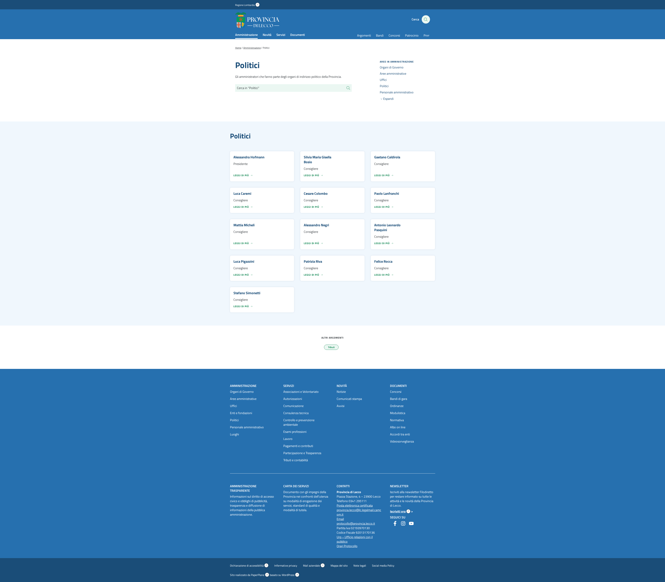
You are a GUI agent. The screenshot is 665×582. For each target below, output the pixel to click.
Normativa (397, 420)
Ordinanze (397, 406)
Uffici (383, 79)
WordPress (290, 575)
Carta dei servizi (296, 486)
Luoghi (234, 434)
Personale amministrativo (397, 92)
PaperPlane (260, 575)
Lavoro (287, 438)
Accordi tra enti (400, 434)
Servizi (280, 34)
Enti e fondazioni (241, 413)
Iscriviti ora (400, 511)
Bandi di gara (398, 398)
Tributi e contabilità (295, 460)
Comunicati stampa (349, 398)
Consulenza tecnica (296, 413)
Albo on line (397, 427)
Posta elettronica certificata (355, 505)
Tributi (331, 347)
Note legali (359, 565)
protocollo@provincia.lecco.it (356, 523)
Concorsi (394, 35)
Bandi (380, 35)
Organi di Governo (392, 67)
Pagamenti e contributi (298, 446)
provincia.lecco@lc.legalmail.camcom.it (359, 512)
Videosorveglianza (402, 441)
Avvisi (340, 406)
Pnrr (426, 35)
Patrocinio (412, 35)
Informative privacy (285, 565)
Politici (384, 86)
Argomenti (364, 35)
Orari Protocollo (347, 546)
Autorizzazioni (292, 398)
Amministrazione (246, 34)
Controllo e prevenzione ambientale (298, 422)
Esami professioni (295, 431)
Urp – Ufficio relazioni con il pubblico (355, 539)
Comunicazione (293, 406)
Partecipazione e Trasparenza (302, 453)
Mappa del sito (339, 565)
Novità (267, 34)
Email (340, 519)
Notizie (341, 391)
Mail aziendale (314, 565)
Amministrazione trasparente (243, 488)
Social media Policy (383, 565)
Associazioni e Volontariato (301, 391)
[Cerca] (348, 88)
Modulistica (397, 413)
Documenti (297, 34)
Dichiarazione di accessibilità (249, 565)
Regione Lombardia (247, 5)
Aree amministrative (393, 73)
